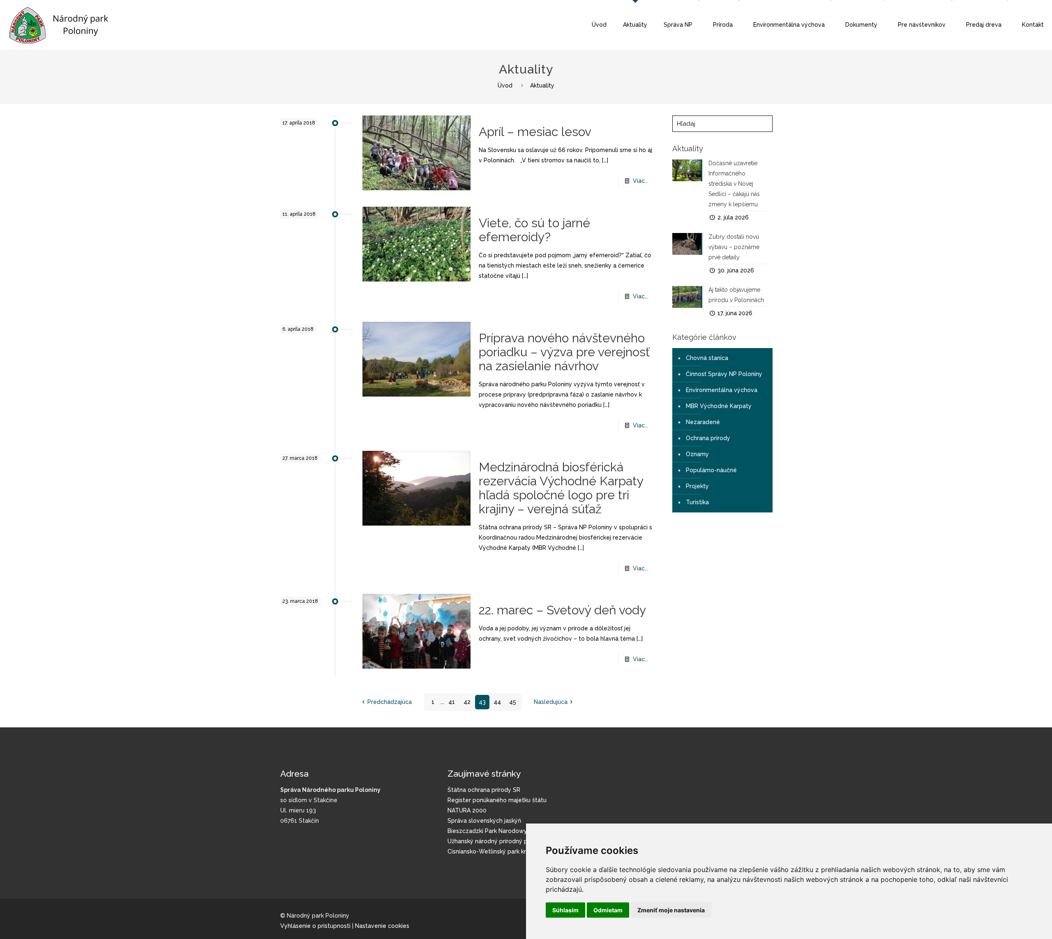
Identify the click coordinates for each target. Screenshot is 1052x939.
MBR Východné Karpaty (719, 406)
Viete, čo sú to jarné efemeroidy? (534, 230)
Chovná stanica (707, 358)
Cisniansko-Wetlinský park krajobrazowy (503, 851)
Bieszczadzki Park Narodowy (487, 831)
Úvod (505, 85)
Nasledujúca (551, 702)
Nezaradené (703, 422)
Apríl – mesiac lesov (535, 132)
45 (512, 702)
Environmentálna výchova (721, 390)
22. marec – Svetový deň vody (562, 610)
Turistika (697, 502)
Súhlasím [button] (565, 910)
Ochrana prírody (708, 438)
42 (467, 702)
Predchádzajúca (389, 702)
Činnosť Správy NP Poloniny (724, 374)
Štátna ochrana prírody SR (484, 790)
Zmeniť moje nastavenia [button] (671, 910)
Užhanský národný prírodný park (492, 841)
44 (497, 702)
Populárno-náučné (711, 470)
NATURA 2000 (467, 810)
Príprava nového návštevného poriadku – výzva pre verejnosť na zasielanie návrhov (564, 352)
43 (482, 702)
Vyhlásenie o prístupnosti (315, 926)
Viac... (640, 181)
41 (451, 702)
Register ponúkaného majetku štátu (497, 800)
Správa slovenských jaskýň (484, 820)
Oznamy (697, 454)
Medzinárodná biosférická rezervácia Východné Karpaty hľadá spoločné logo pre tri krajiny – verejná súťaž (561, 488)
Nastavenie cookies (382, 926)
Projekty (697, 486)
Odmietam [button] (608, 910)
